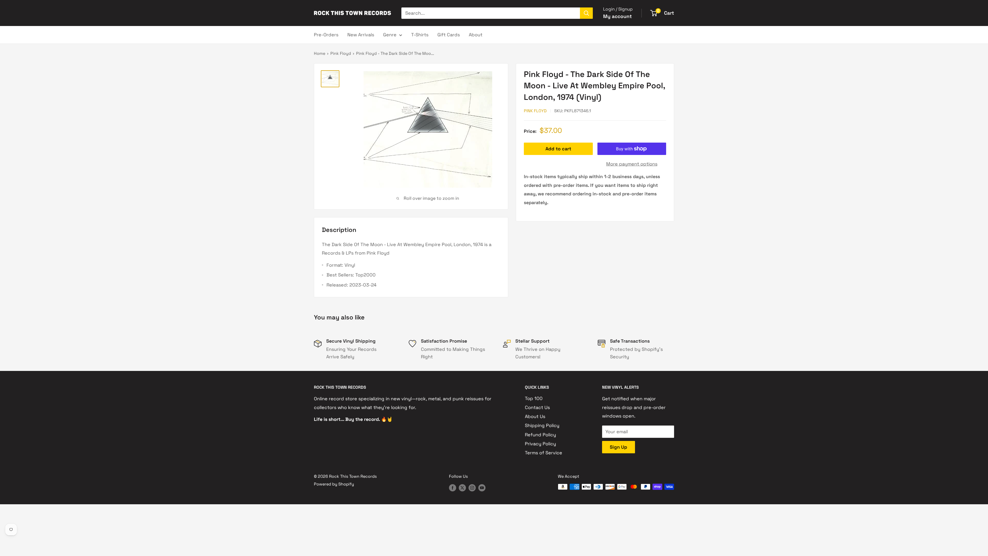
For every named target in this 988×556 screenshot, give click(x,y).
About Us (535, 416)
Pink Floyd (340, 53)
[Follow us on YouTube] (482, 487)
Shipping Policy (542, 425)
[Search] (586, 13)
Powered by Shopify (334, 484)
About (475, 35)
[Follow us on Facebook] (452, 487)
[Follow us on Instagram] (472, 487)
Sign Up (618, 447)
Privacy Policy (540, 444)
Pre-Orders (326, 35)
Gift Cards (448, 35)
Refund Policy (540, 435)
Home (319, 53)
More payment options (631, 164)
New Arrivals (360, 35)
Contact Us (537, 407)
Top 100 (534, 398)
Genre (389, 35)
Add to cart (558, 149)
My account (617, 16)
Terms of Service (543, 453)
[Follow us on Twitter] (462, 487)
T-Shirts (419, 35)
